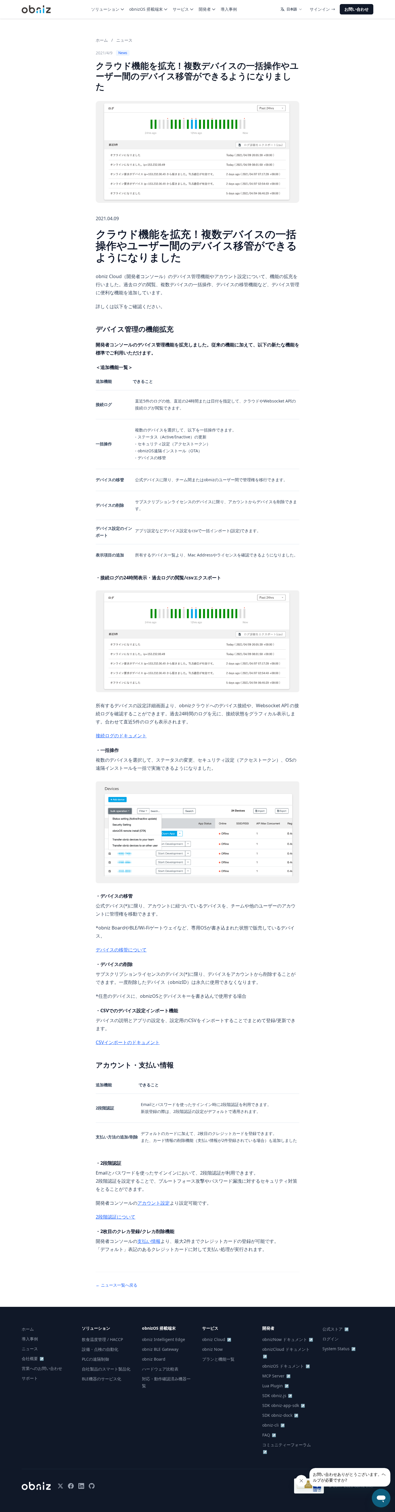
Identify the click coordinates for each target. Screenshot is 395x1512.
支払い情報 (148, 1241)
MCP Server (276, 1376)
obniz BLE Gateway (160, 1349)
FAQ (269, 1435)
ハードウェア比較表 (160, 1369)
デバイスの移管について (121, 950)
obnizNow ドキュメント (287, 1339)
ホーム (102, 40)
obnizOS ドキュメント (286, 1366)
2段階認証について (115, 1217)
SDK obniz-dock (280, 1415)
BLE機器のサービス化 (101, 1378)
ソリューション (105, 9)
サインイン (320, 9)
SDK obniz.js (277, 1395)
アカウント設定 (153, 1203)
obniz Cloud (216, 1339)
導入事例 (229, 9)
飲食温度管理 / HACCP (102, 1339)
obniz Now (212, 1349)
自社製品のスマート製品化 (106, 1369)
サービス (181, 9)
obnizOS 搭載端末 (146, 9)
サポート (30, 1378)
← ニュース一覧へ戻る (116, 1285)
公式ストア (335, 1329)
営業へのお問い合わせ (42, 1368)
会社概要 (33, 1358)
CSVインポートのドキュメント (128, 1042)
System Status (339, 1348)
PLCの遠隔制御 (95, 1359)
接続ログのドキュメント (121, 735)
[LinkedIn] (81, 1486)
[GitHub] (92, 1486)
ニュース (124, 40)
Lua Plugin (275, 1385)
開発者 (205, 9)
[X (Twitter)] (60, 1486)
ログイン (330, 1339)
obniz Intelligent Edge (163, 1339)
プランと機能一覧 (218, 1359)
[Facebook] (71, 1486)
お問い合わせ (356, 9)
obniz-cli (273, 1425)
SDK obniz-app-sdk (283, 1405)
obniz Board (153, 1359)
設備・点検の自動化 (100, 1349)
